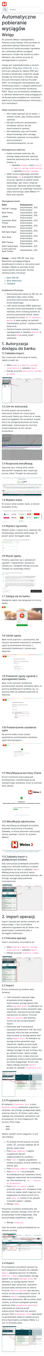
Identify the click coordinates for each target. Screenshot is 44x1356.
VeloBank (11, 283)
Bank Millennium (14, 280)
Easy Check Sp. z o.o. (28, 68)
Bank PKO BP (13, 277)
